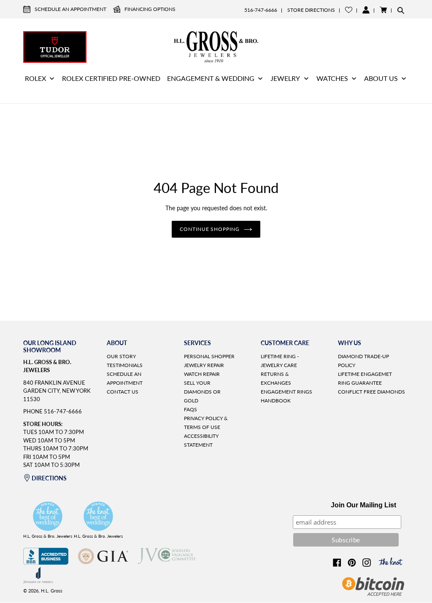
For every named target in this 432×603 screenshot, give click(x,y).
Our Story (121, 356)
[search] (401, 10)
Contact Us (122, 392)
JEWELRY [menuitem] (285, 78)
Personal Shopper (209, 356)
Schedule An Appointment (70, 9)
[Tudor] (54, 46)
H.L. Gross (51, 590)
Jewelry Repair (204, 365)
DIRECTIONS (49, 478)
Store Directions (311, 10)
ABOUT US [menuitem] (381, 78)
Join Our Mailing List (363, 505)
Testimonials (125, 365)
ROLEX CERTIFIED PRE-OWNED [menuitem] (111, 78)
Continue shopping (210, 229)
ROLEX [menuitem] (35, 78)
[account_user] (366, 9)
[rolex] (377, 46)
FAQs (190, 409)
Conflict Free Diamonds (371, 392)
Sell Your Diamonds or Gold (202, 392)
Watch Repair (202, 374)
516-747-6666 (260, 10)
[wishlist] (348, 9)
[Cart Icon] (383, 9)
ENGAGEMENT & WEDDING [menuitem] (210, 78)
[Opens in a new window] (45, 562)
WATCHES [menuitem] (332, 78)
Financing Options (150, 9)
